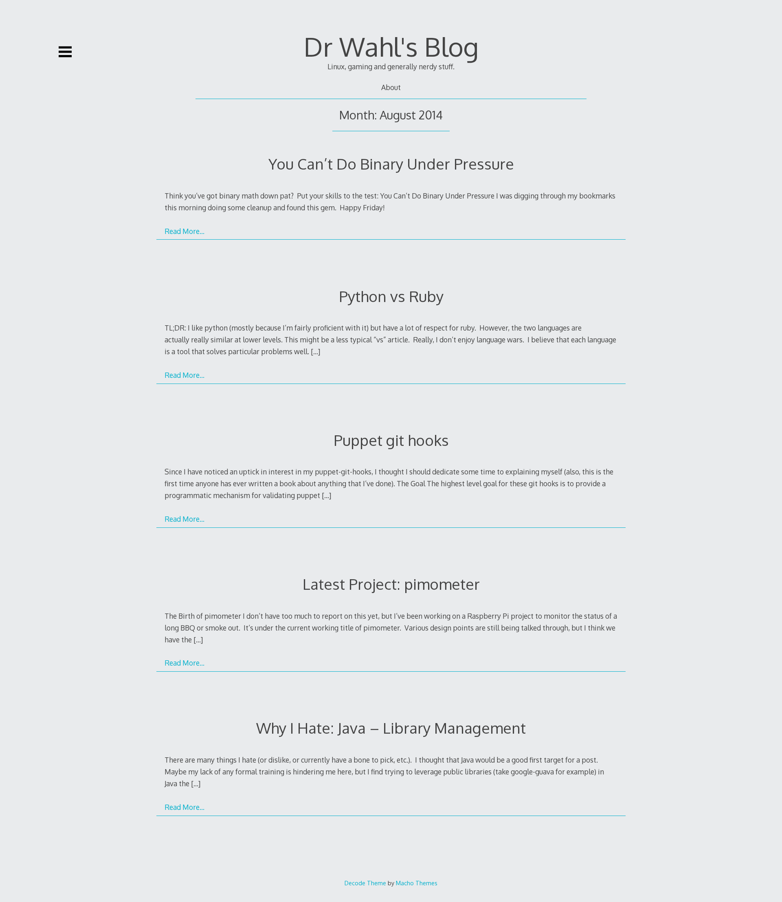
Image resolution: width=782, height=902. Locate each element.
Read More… (184, 231)
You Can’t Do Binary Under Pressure (391, 163)
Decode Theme (365, 883)
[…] (315, 351)
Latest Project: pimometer (391, 583)
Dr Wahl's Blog (391, 46)
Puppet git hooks (391, 440)
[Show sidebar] (65, 51)
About (391, 87)
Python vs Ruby (391, 296)
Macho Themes (416, 883)
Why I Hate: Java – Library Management (391, 727)
